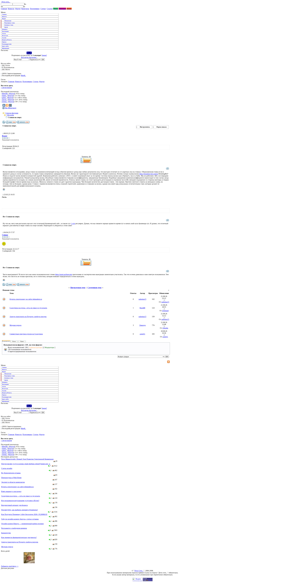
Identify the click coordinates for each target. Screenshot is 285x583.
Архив (6, 27)
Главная (4, 9)
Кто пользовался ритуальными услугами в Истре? (20, 501)
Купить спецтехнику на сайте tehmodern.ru (26, 299)
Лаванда (142, 325)
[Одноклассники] (7, 105)
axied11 (142, 334)
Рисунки (62, 9)
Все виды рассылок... (29, 57)
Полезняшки (35, 9)
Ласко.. (4, 100)
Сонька (5, 235)
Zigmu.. (4, 102)
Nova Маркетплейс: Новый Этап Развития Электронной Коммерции (27, 459)
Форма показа (161, 127)
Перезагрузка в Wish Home (11, 478)
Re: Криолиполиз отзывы (11, 473)
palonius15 (142, 299)
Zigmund (165, 311)
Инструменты (145, 127)
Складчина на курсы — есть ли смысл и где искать (20, 496)
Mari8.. (23, 75)
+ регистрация (6, 87)
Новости (11, 9)
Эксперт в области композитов (13, 482)
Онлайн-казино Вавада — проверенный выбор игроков (22, 524)
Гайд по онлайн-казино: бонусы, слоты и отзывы (20, 519)
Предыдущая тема (77, 288)
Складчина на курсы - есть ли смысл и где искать (28, 308)
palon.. (4, 98)
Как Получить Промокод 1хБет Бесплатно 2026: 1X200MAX (24, 514)
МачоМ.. (5, 94)
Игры (69, 9)
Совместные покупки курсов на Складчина (26, 334)
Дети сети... (5, 2)
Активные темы (8, 25)
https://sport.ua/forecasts (63, 274)
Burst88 (142, 308)
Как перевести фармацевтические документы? (19, 537)
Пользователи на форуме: (9, 341)
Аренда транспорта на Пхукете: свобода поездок (28, 317)
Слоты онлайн (6, 468)
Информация (5, 48)
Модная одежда (15, 325)
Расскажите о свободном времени (14, 528)
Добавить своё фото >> (9, 566)
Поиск (14, 341)
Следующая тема (94, 288)
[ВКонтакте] (4, 105)
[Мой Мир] (10, 105)
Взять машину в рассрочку (11, 491)
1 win (73, 223)
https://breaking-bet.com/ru (148, 174)
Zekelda (165, 328)
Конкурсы (25, 9)
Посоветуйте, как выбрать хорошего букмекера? (19, 510)
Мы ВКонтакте (10, 108)
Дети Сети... (139, 571)
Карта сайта (5, 46)
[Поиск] (2, 6)
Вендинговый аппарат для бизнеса (14, 505)
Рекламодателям (6, 44)
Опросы (4, 42)
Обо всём (10, 115)
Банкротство (6, 533)
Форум (17, 9)
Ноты (56, 9)
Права (22, 341)
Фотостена (5, 35)
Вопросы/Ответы (7, 39)
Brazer (4, 136)
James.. (4, 96)
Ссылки (50, 9)
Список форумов (11, 113)
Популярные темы (9, 23)
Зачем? (44, 55)
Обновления (7, 20)
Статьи (43, 9)
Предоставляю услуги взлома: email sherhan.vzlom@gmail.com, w (25, 464)
